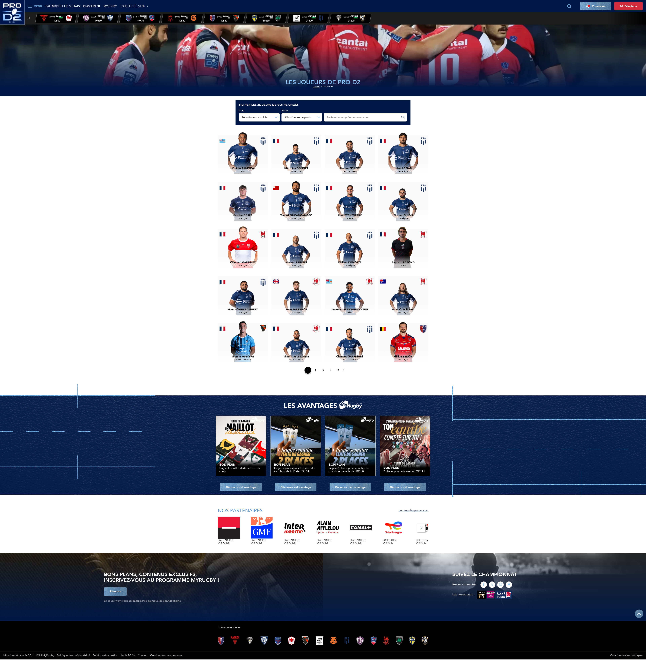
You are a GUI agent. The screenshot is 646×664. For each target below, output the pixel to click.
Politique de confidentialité (73, 655)
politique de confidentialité (164, 601)
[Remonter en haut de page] (639, 614)
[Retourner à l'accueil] (12, 12)
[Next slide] (421, 528)
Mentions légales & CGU (18, 655)
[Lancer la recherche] (569, 6)
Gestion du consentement (166, 655)
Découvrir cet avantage (241, 487)
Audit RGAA (127, 655)
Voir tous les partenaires (413, 510)
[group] (56, 18)
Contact (143, 655)
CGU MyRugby (45, 655)
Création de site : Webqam (626, 655)
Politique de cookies (105, 655)
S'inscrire (115, 591)
